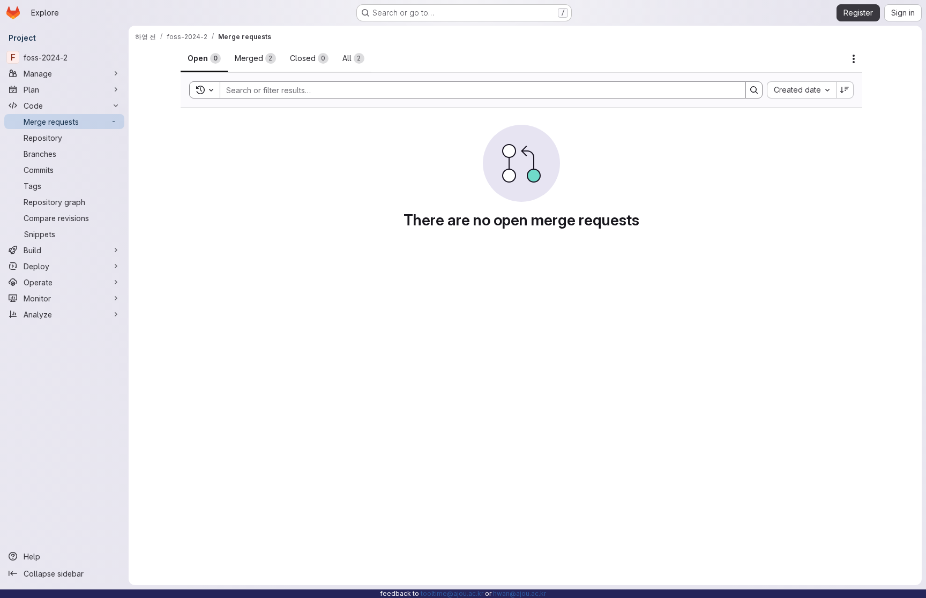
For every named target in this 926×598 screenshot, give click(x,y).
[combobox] (801, 90)
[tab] (204, 58)
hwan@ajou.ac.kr (519, 593)
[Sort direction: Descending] (845, 90)
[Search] (754, 90)
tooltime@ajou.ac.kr (452, 593)
